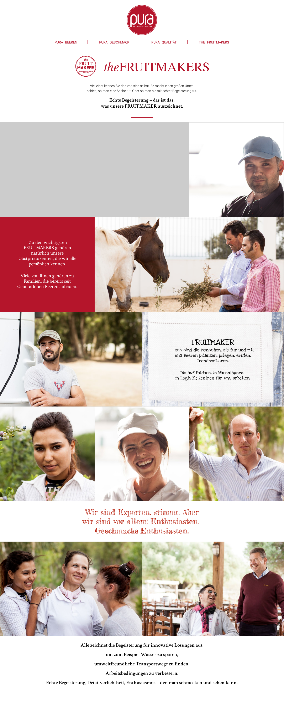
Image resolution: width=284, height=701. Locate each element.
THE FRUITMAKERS (214, 42)
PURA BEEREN (66, 42)
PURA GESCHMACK (114, 42)
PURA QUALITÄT (164, 42)
